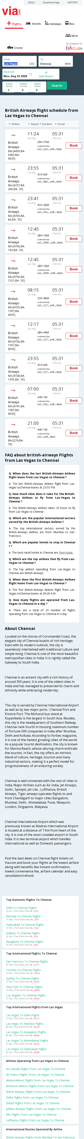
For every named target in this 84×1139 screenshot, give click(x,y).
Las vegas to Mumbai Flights (24, 1023)
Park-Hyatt (66, 552)
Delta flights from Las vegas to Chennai (32, 1097)
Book (74, 145)
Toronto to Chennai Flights (23, 970)
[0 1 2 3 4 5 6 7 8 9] (23, 90)
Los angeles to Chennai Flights (26, 995)
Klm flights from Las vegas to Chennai (31, 1114)
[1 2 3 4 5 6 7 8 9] (9, 90)
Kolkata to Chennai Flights (23, 933)
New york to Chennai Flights (24, 987)
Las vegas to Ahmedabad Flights (27, 1040)
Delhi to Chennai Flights (21, 908)
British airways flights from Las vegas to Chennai (38, 1092)
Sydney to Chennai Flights (22, 978)
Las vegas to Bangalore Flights (26, 1032)
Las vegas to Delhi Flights (22, 1015)
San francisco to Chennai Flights (27, 961)
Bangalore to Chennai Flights (24, 941)
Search (57, 85)
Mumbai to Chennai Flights (23, 916)
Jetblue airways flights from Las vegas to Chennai (38, 1109)
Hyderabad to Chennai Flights (25, 925)
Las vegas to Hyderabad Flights (26, 1049)
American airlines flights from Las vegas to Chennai (39, 1086)
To (41, 59)
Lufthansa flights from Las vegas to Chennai (35, 1120)
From (7, 59)
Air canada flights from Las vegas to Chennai (35, 1069)
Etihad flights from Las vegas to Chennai (32, 1103)
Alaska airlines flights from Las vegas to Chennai (38, 1080)
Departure (8, 71)
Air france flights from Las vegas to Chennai (35, 1074)
